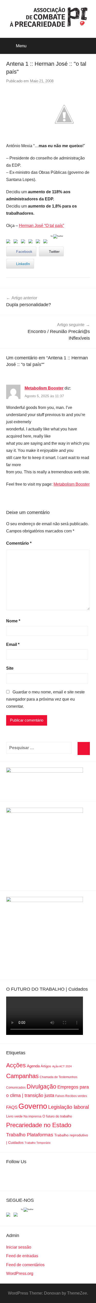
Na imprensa (32, 1116)
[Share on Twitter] (17, 242)
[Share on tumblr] (39, 242)
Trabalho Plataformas (29, 1134)
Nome (13, 621)
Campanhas (22, 1075)
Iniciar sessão (18, 1247)
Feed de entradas (22, 1256)
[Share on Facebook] (9, 242)
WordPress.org (19, 1273)
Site (10, 668)
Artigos (46, 1066)
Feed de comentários (25, 1265)
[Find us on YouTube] (17, 1216)
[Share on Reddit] (24, 242)
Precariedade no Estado (38, 1125)
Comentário (18, 543)
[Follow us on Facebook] (9, 1216)
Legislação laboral (68, 1107)
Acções (16, 1065)
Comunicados (16, 1087)
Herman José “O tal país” (41, 225)
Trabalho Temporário (37, 1142)
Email (12, 644)
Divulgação (41, 1086)
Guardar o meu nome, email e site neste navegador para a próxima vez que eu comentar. (45, 699)
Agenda (33, 1066)
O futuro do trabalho (57, 1116)
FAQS (11, 1107)
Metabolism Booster (44, 388)
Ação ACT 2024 (62, 1066)
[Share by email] (46, 242)
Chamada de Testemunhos (58, 1077)
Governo (32, 1106)
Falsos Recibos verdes (71, 1096)
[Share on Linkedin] (31, 242)
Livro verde (14, 1116)
